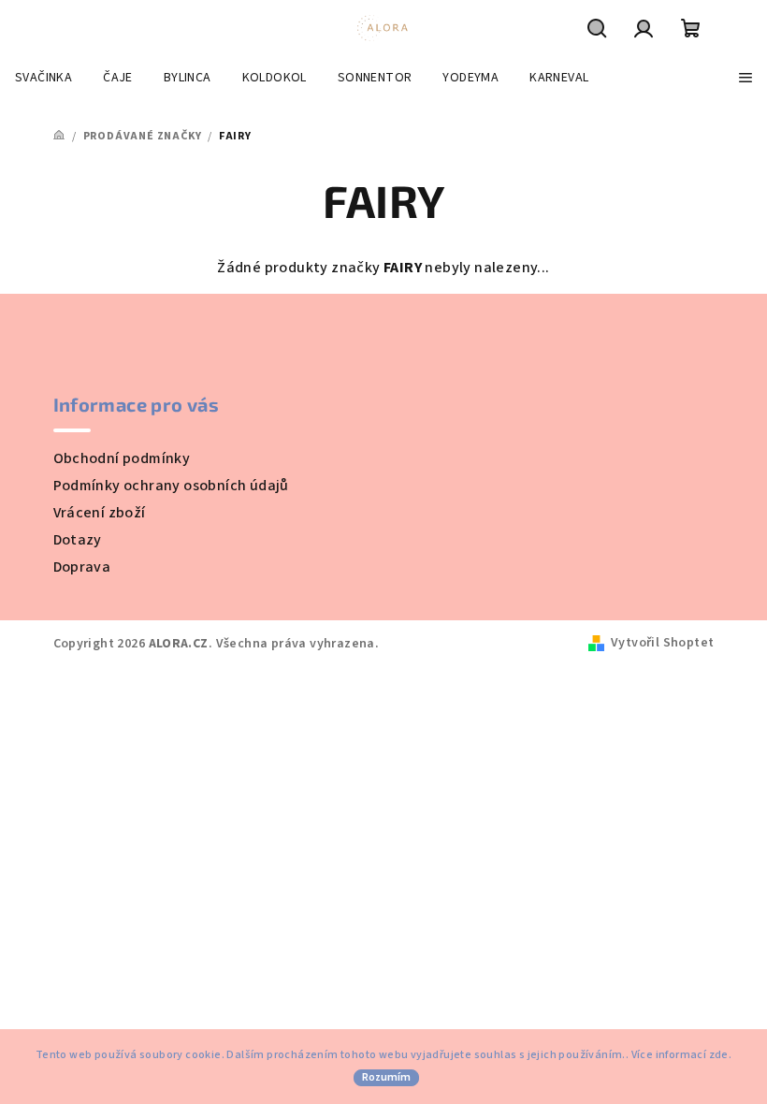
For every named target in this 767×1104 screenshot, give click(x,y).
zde (719, 1055)
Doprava (82, 567)
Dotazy (77, 540)
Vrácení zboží (99, 512)
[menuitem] (43, 77)
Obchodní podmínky (122, 458)
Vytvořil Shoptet (662, 642)
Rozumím (386, 1077)
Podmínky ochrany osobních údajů (171, 485)
